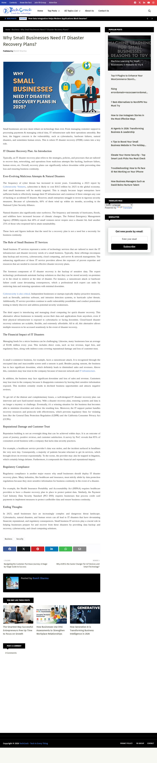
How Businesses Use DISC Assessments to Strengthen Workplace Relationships (50, 630)
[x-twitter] (139, 2)
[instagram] (153, 2)
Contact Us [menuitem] (103, 11)
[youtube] (148, 2)
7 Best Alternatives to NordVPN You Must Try (129, 104)
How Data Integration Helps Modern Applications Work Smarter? (57, 18)
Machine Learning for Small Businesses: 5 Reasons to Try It (127, 63)
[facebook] (135, 2)
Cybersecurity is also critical (16, 294)
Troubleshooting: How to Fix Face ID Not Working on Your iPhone (128, 170)
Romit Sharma (20, 51)
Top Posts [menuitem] (52, 11)
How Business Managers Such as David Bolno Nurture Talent (128, 183)
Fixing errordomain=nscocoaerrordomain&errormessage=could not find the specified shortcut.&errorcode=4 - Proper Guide (129, 90)
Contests (13, 3)
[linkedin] (144, 2)
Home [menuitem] (40, 11)
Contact (150, 743)
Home (4, 3)
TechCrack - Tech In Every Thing (33, 743)
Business (15, 30)
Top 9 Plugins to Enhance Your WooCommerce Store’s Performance (127, 77)
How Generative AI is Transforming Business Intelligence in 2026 (82, 630)
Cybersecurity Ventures (14, 186)
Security (19, 539)
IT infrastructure (87, 371)
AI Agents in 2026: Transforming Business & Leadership (127, 130)
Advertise (53, 3)
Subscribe (129, 246)
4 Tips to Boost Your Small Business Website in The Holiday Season (127, 143)
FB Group (140, 743)
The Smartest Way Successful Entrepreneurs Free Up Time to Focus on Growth (18, 630)
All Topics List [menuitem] (71, 11)
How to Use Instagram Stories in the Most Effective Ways (127, 117)
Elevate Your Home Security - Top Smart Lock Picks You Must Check (128, 156)
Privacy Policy (126, 743)
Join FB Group (40, 3)
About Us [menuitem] (89, 11)
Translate (127, 207)
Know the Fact (26, 3)
